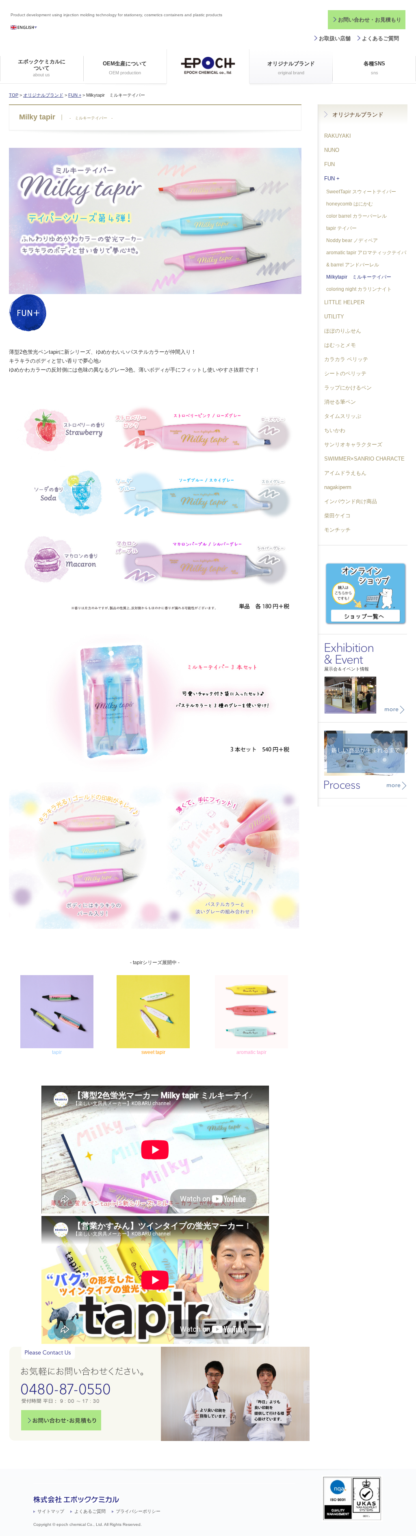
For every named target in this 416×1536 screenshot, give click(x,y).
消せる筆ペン (340, 402)
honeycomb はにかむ (349, 204)
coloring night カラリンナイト (359, 289)
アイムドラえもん (345, 473)
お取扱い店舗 (335, 38)
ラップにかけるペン (348, 388)
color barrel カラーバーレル (356, 216)
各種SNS (374, 68)
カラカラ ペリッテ (346, 359)
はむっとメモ (340, 345)
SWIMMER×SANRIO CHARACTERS (361, 461)
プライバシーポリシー (138, 1511)
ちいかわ (334, 430)
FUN (329, 164)
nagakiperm (337, 487)
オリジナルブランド (291, 68)
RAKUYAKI (337, 136)
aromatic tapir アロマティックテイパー (362, 254)
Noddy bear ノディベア (352, 240)
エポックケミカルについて (41, 67)
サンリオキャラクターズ (353, 444)
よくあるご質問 (380, 38)
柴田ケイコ (337, 516)
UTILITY (334, 317)
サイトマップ (50, 1511)
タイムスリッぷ (342, 416)
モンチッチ (337, 530)
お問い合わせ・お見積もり (369, 20)
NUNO (331, 150)
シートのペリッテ (345, 373)
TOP (13, 95)
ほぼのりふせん (342, 331)
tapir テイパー (341, 228)
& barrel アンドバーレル (352, 265)
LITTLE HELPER (344, 302)
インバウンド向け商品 (350, 501)
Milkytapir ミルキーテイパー (358, 277)
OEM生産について (125, 68)
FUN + (74, 95)
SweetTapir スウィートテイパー (361, 192)
